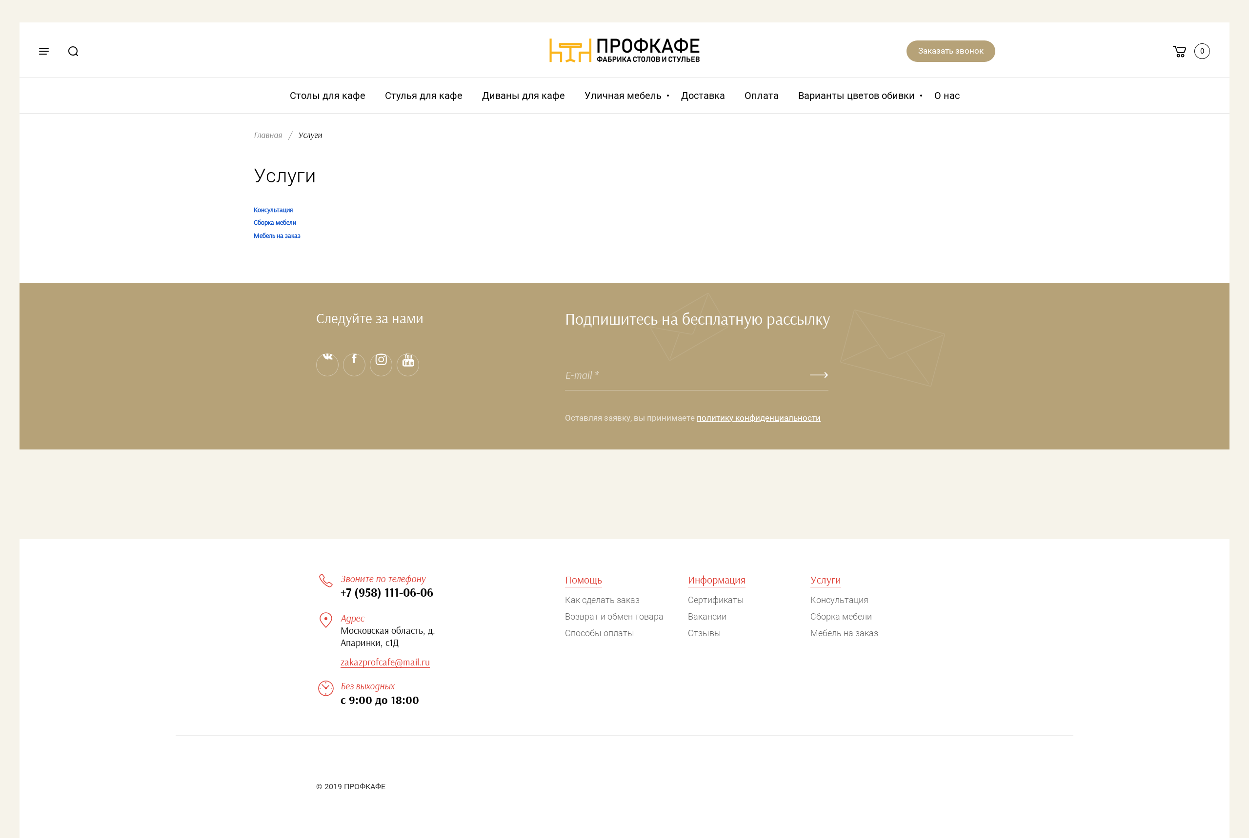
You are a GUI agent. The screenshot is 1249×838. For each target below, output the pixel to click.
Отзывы (704, 633)
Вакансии (707, 616)
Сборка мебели (275, 222)
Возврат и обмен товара (614, 616)
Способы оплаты (599, 633)
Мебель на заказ (277, 236)
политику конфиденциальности (759, 418)
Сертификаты (716, 600)
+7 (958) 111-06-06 (387, 593)
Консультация (273, 210)
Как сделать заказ (602, 600)
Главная (268, 135)
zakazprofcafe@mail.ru (385, 662)
